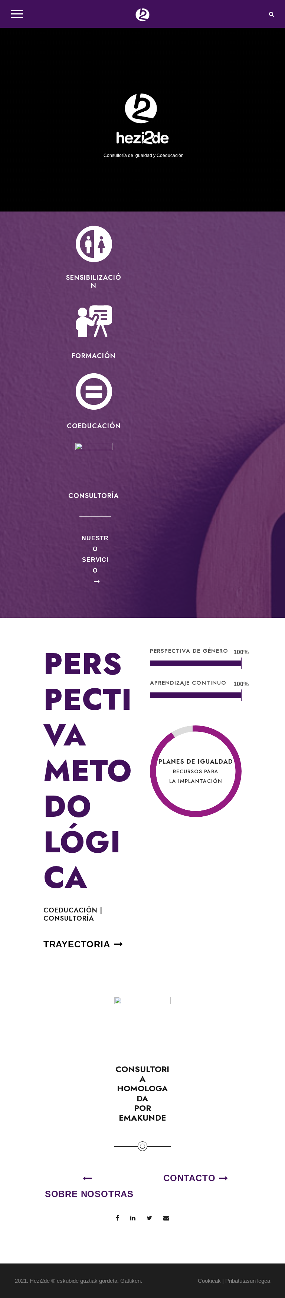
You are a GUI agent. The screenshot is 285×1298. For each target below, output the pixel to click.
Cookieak (209, 1281)
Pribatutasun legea (247, 1281)
